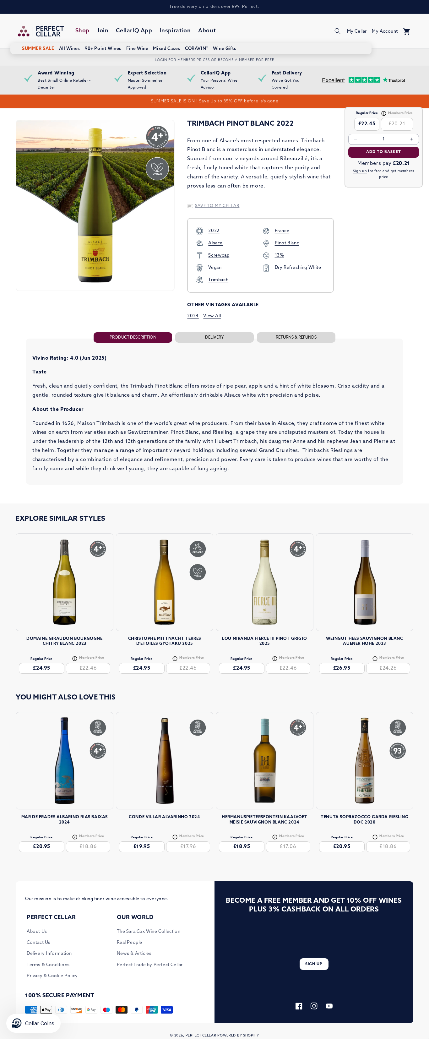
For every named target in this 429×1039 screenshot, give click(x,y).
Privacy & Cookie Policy (52, 976)
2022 (213, 231)
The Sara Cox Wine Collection (149, 931)
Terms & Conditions (48, 965)
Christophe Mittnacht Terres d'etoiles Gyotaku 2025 (164, 641)
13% (279, 255)
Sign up (360, 171)
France (282, 231)
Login (161, 60)
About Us (37, 931)
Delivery (214, 337)
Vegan (214, 267)
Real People (130, 942)
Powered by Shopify (238, 1035)
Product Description (133, 337)
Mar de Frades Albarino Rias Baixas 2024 (64, 819)
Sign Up (314, 964)
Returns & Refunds (296, 337)
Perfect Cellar (201, 1035)
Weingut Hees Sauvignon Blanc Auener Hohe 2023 (364, 641)
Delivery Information (49, 953)
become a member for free (246, 60)
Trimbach (218, 280)
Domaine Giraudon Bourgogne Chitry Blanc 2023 (64, 641)
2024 (192, 316)
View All (212, 316)
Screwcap (218, 255)
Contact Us (39, 942)
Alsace (215, 243)
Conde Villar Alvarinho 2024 (164, 817)
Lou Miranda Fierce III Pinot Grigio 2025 (264, 641)
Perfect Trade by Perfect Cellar (150, 965)
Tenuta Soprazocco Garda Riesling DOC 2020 (364, 819)
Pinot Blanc (287, 243)
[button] (338, 31)
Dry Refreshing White (298, 267)
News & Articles (134, 953)
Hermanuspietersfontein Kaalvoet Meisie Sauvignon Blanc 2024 (264, 819)
